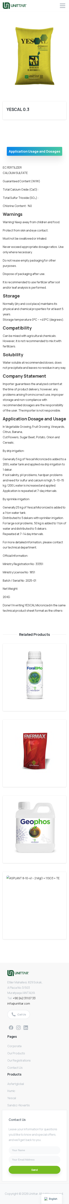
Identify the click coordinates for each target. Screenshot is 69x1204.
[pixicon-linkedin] (25, 1027)
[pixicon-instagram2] (18, 1027)
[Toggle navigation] (62, 6)
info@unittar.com (18, 1003)
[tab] (34, 151)
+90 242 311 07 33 (24, 998)
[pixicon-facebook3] (11, 1027)
